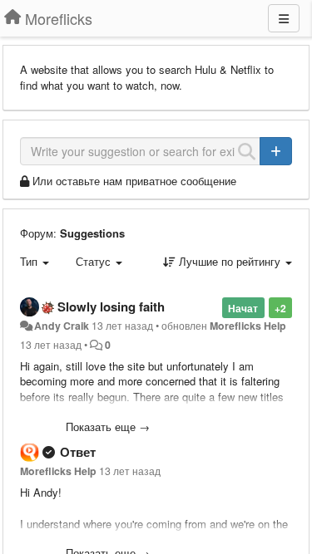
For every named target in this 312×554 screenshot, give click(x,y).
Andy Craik (61, 325)
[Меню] (284, 18)
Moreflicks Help (248, 325)
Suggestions (92, 233)
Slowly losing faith (111, 306)
